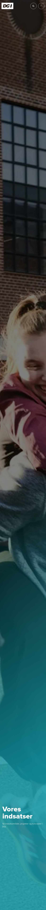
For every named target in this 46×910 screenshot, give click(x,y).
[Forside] (7, 6)
